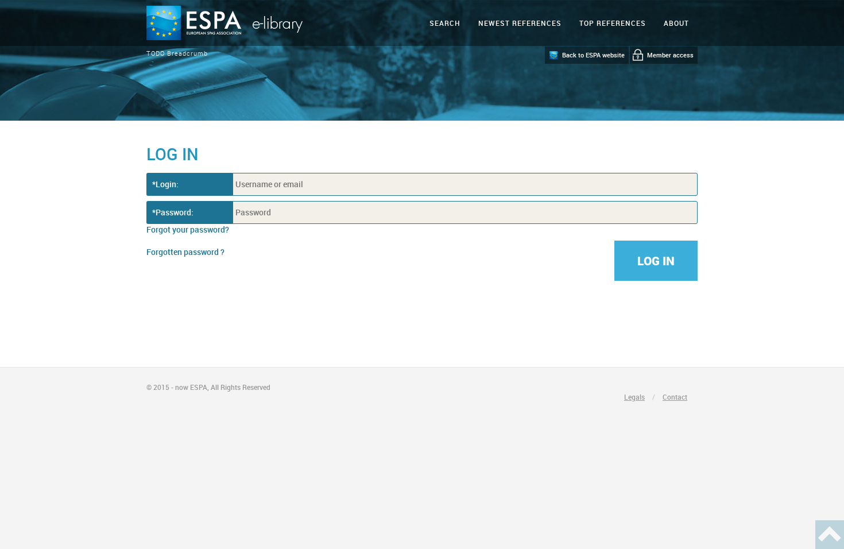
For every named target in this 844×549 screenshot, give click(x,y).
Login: (167, 184)
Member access (670, 55)
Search (444, 23)
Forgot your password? (187, 229)
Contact (675, 396)
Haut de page (829, 534)
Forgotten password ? (185, 251)
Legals (634, 396)
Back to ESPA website (593, 55)
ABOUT (676, 23)
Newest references (520, 23)
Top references (612, 23)
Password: (174, 212)
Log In (656, 261)
